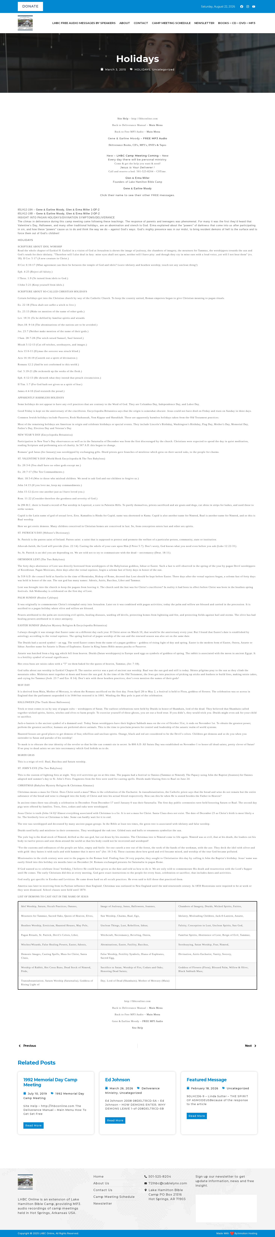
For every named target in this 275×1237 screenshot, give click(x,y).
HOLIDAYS (142, 69)
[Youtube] (254, 7)
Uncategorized (163, 69)
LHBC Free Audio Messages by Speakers (84, 23)
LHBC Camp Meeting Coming (137, 155)
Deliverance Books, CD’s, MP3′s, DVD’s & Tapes (137, 145)
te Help (124, 118)
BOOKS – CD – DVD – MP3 (236, 23)
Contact (141, 23)
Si (118, 118)
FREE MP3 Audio (155, 138)
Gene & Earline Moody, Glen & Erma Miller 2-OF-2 (68, 213)
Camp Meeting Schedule (171, 23)
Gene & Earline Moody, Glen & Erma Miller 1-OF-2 (68, 209)
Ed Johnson (117, 1079)
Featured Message (207, 1079)
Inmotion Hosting (247, 1233)
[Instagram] (248, 7)
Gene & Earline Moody (137, 188)
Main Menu (156, 125)
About (124, 23)
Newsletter (204, 23)
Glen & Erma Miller (137, 178)
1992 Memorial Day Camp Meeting (50, 1082)
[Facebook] (242, 7)
